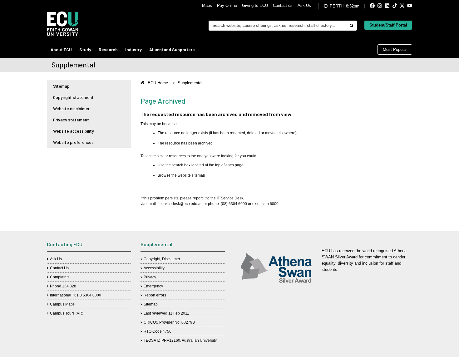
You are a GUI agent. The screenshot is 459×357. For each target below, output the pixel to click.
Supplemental (190, 83)
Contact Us (59, 268)
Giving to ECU (255, 5)
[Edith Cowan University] (62, 23)
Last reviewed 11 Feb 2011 (166, 313)
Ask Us (304, 5)
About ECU (61, 49)
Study (85, 49)
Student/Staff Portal (388, 25)
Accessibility (154, 268)
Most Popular (395, 49)
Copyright (152, 259)
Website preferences (73, 142)
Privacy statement (71, 119)
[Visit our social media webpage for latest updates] (367, 6)
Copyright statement (73, 97)
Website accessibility (73, 131)
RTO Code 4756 (157, 331)
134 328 (69, 286)
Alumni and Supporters (172, 49)
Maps (207, 5)
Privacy (150, 277)
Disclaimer (171, 259)
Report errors (155, 295)
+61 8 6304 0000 (86, 295)
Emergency (153, 286)
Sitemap (61, 86)
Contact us (283, 5)
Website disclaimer (71, 108)
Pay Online (227, 5)
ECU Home (158, 83)
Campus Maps (62, 304)
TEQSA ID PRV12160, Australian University (180, 340)
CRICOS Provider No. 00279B (169, 322)
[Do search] (351, 26)
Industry (133, 49)
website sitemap (191, 175)
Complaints (59, 277)
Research (108, 49)
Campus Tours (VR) (66, 313)
